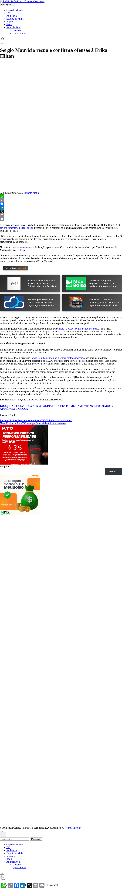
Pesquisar (5, 466)
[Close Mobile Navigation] (1, 43)
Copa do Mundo (14, 10)
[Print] (61, 215)
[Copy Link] (61, 200)
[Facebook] (61, 204)
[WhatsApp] (61, 196)
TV (8, 13)
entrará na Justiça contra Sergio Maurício (77, 328)
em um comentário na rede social (16, 227)
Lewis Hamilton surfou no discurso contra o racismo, (57, 358)
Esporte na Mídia (15, 18)
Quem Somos (19, 33)
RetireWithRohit (73, 827)
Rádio (9, 24)
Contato (17, 30)
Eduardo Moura (31, 192)
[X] (61, 211)
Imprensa (11, 21)
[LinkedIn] (61, 208)
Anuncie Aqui (13, 27)
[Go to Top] (1, 873)
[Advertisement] (61, 537)
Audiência (11, 15)
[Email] (61, 219)
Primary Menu (7, 4)
